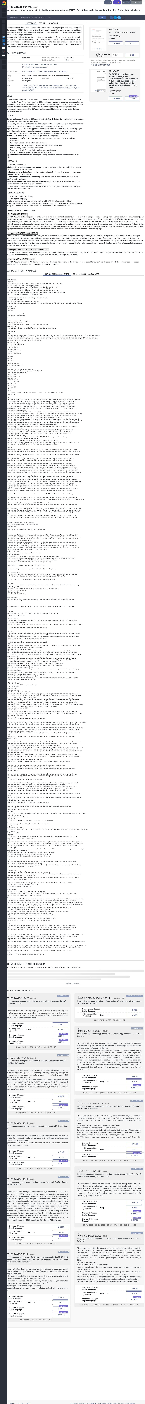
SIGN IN (126, 2)
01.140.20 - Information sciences (34, 67)
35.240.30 (48, 1047)
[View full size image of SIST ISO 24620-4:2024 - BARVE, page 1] (98, 39)
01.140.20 (42, 18)
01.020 (34, 18)
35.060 (122, 1305)
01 (91, 65)
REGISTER (136, 2)
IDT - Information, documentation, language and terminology (44, 71)
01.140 (100, 65)
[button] (102, 18)
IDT (49, 18)
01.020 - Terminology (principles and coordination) (40, 64)
